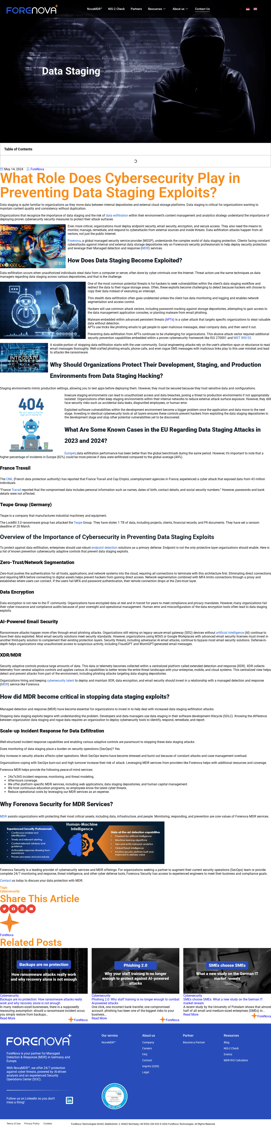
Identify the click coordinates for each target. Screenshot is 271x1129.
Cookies (47, 1123)
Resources (155, 9)
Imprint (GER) (150, 1066)
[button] (4, 908)
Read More (7, 1018)
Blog (226, 1042)
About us (179, 9)
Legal (145, 1072)
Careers (147, 1048)
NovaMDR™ (94, 9)
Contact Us (202, 9)
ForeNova (6, 935)
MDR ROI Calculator (236, 1060)
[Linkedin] (69, 1100)
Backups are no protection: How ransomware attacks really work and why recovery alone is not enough (41, 1001)
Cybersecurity (10, 891)
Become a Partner (194, 1042)
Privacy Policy (31, 1123)
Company (148, 1042)
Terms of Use (13, 1123)
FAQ (144, 1054)
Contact (147, 1060)
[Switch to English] (255, 9)
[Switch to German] (248, 9)
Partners (136, 9)
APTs (169, 319)
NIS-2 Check (116, 9)
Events (228, 1054)
